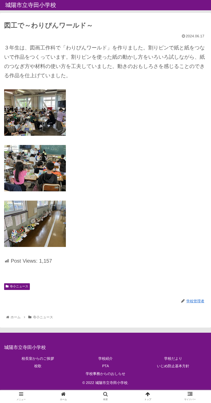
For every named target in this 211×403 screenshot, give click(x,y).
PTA (105, 366)
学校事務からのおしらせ (105, 374)
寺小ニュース (19, 286)
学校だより (173, 358)
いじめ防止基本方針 (173, 366)
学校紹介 (105, 358)
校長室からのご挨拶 (38, 358)
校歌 (37, 366)
